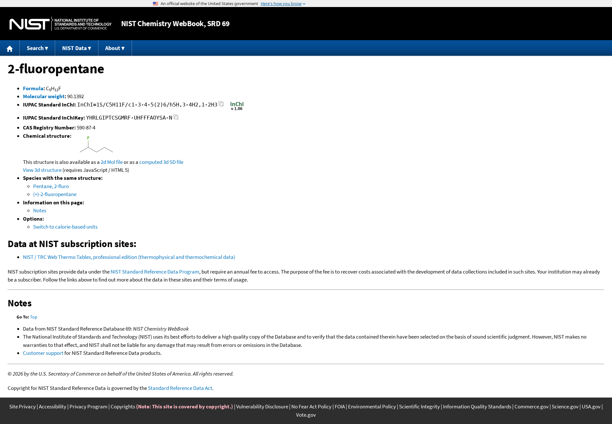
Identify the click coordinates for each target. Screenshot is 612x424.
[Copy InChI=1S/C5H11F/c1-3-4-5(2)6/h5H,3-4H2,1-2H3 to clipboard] (221, 106)
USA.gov (591, 406)
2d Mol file (112, 161)
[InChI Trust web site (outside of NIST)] (237, 109)
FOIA (340, 406)
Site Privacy (22, 406)
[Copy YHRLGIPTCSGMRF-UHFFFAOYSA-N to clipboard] (175, 119)
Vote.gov (306, 414)
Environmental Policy (372, 406)
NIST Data (74, 48)
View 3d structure (42, 169)
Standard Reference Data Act (180, 387)
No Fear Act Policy (311, 406)
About (112, 48)
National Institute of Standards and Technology (61, 24)
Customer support (43, 352)
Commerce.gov (531, 406)
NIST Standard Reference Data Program (155, 271)
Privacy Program (88, 406)
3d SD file (173, 161)
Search (35, 48)
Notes (39, 210)
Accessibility (52, 406)
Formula (33, 88)
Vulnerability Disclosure (262, 406)
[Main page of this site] (10, 48)
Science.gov (565, 406)
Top (33, 317)
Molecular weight (44, 96)
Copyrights (123, 406)
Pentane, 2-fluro (51, 186)
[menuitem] (10, 48)
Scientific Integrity (419, 406)
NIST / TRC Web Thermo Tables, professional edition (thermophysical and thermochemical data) (129, 256)
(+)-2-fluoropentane (54, 194)
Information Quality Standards (477, 406)
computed (150, 161)
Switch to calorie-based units (65, 226)
